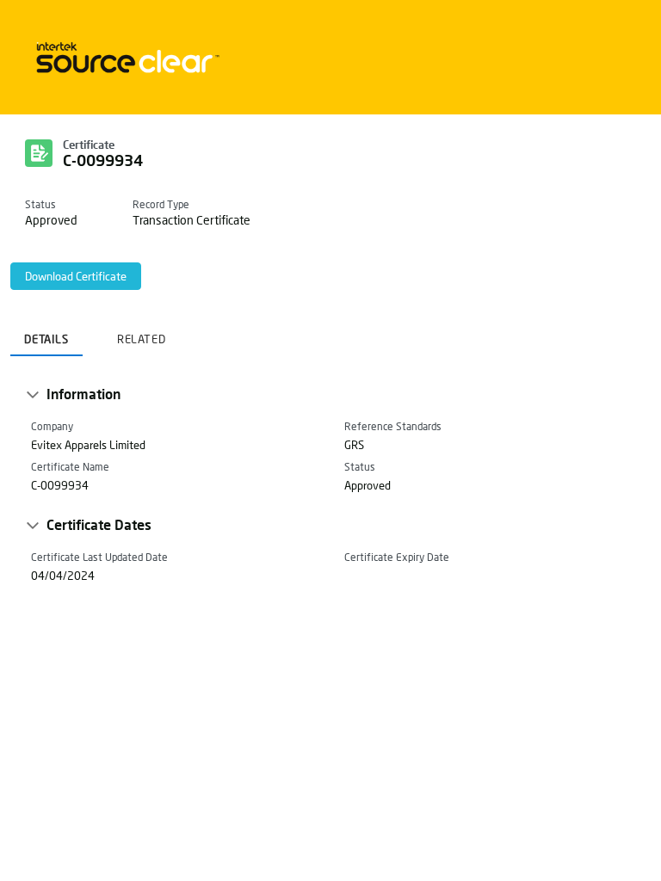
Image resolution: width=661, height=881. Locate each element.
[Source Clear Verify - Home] (124, 57)
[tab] (46, 334)
